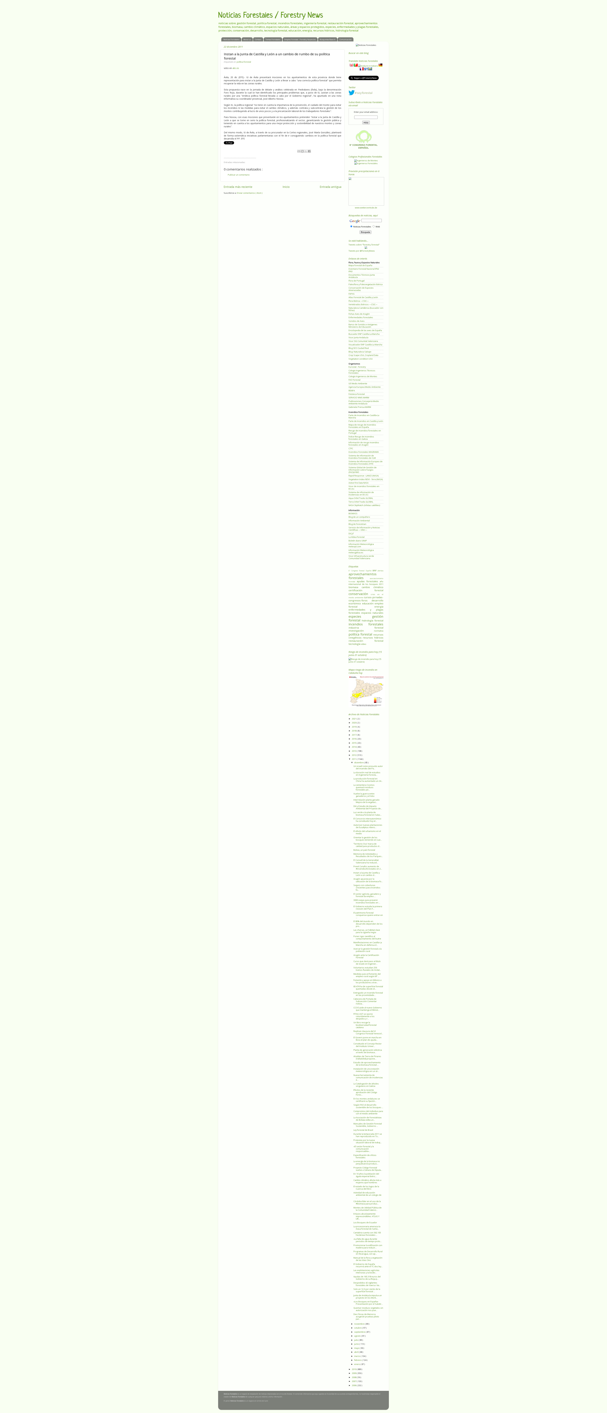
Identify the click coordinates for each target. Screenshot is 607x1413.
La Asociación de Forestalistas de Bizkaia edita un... (367, 1118)
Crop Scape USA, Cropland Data (363, 355)
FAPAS (352, 294)
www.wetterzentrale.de (366, 207)
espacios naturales (372, 612)
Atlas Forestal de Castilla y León (363, 297)
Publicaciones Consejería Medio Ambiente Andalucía (364, 402)
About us (247, 39)
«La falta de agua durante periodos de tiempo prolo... (367, 1240)
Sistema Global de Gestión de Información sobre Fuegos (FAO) (363, 470)
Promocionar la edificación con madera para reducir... (367, 1246)
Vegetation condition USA (361, 359)
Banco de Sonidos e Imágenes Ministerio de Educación (363, 325)
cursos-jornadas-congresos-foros (366, 599)
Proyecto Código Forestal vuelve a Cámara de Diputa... (367, 1168)
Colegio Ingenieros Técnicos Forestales (362, 371)
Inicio (286, 187)
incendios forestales (366, 624)
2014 (354, 747)
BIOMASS (353, 513)
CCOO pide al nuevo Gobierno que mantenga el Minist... (367, 1008)
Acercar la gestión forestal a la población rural (367, 950)
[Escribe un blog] (302, 151)
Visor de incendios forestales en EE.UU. (364, 487)
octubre (358, 1328)
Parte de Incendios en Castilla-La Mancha (364, 416)
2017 (354, 735)
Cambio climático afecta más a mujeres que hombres (367, 1181)
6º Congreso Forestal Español (361, 571)
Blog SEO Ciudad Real (359, 348)
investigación (361, 630)
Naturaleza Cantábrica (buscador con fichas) (366, 309)
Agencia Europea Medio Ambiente (365, 387)
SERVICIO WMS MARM (359, 397)
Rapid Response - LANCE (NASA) (364, 475)
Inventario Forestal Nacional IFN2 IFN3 (364, 270)
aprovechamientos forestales (363, 576)
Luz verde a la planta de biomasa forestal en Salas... (367, 813)
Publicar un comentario (239, 174)
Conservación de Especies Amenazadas (361, 289)
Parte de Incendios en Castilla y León (366, 421)
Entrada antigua (330, 187)
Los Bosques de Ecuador (365, 1222)
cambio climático (372, 587)
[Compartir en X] (305, 151)
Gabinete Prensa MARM (360, 407)
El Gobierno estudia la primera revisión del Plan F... (367, 907)
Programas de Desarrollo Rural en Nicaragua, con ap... (368, 1252)
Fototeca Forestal (357, 394)
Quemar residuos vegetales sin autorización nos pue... (368, 1309)
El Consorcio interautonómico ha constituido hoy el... (367, 819)
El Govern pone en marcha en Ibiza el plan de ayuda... (367, 1038)
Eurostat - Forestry (357, 367)
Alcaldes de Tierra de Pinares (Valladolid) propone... (367, 1057)
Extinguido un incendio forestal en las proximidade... (368, 994)
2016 (354, 738)
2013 (354, 751)
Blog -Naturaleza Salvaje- (360, 351)
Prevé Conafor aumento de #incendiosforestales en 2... (367, 867)
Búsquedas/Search (327, 39)
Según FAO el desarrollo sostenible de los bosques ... (368, 1106)
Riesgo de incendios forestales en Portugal (365, 431)
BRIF (375, 570)
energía (378, 606)
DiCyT (351, 533)
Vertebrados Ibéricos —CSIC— (363, 304)
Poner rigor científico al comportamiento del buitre (367, 937)
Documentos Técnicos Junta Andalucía (362, 276)
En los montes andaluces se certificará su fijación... (366, 1099)
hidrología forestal (372, 620)
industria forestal (366, 627)
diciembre (359, 762)
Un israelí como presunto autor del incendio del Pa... (368, 767)
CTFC (351, 448)
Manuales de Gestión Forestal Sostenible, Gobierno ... (367, 1124)
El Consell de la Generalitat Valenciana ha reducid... (366, 861)
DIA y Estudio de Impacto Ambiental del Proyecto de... (367, 807)
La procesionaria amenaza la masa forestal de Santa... (366, 1227)
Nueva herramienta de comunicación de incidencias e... (368, 1077)
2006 (354, 1385)
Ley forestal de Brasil (363, 1130)
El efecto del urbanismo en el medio (367, 832)
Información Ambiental (359, 520)
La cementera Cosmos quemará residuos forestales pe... (363, 787)
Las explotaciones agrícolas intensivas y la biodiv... (366, 1271)
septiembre (360, 1332)
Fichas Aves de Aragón (359, 314)
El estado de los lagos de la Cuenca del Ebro (366, 1187)
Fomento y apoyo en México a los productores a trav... (367, 981)
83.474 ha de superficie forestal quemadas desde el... (368, 987)
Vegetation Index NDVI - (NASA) (366, 479)
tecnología (355, 643)
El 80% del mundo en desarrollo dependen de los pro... (368, 923)
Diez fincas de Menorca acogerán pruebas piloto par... (366, 1316)
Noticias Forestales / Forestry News (270, 16)
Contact (258, 39)
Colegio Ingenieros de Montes (363, 376)
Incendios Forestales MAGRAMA (364, 452)
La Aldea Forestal (357, 537)
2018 (354, 730)
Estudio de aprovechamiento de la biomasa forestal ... (367, 1063)
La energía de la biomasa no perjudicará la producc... (366, 1162)
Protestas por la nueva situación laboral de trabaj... (367, 1141)
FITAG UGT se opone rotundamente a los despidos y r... (363, 1016)
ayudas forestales (368, 581)
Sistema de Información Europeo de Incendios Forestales (366, 462)
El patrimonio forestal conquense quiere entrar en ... (368, 915)
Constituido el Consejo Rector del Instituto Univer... (367, 1044)
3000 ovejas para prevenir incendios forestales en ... (366, 901)
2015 (354, 743)
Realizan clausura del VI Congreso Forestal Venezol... (368, 1032)
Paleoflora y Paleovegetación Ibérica (366, 284)
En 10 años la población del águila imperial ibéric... (366, 1175)
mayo (357, 1348)
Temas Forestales (272, 39)
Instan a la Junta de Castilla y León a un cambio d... (366, 873)
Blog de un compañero (359, 517)
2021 (354, 718)
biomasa (355, 587)
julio (356, 1340)
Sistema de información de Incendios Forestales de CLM (362, 456)
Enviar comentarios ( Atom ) (249, 193)
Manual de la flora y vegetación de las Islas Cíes (367, 1259)
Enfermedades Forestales (361, 317)
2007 (354, 1381)
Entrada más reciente (238, 187)
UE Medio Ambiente (358, 383)
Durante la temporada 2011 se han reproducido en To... (367, 1135)
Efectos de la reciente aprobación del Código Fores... (365, 1092)
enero (357, 1364)
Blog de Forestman (357, 524)
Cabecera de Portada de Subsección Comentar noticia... (365, 1001)
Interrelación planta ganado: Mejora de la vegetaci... (366, 801)
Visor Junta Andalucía (358, 337)
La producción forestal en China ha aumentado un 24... (368, 779)
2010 (354, 1369)
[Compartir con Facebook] (309, 151)
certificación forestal (366, 590)
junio (356, 1344)
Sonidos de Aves (357, 321)
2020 (354, 722)
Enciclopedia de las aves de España (365, 330)
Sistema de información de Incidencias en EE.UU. (361, 493)
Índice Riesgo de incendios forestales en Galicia (361, 437)
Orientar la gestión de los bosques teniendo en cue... (367, 838)
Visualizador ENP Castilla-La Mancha (365, 344)
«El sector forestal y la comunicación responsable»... (363, 1149)
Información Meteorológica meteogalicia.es (361, 551)
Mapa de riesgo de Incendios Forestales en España (362, 426)
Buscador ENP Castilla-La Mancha (364, 334)
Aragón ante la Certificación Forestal (366, 956)
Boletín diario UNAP (358, 540)
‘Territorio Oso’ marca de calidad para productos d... (367, 845)
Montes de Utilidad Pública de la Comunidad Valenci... (367, 1208)
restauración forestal (366, 640)
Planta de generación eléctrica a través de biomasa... (367, 1051)
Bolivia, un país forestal (364, 850)
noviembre (359, 1324)
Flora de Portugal (357, 280)
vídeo (363, 644)
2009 (354, 1373)
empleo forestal (366, 605)
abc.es (236, 68)
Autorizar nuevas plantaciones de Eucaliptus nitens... (367, 826)
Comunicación (345, 39)
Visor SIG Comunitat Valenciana (363, 341)
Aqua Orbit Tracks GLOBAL (361, 498)
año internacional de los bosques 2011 (366, 583)
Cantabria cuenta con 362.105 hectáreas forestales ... (367, 1233)
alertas (380, 570)
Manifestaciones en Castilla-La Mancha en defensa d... (367, 943)
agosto (357, 1336)
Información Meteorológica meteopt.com (361, 545)
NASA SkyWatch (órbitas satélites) (364, 505)
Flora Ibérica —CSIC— (359, 301)
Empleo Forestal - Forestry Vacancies (300, 39)
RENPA (352, 390)
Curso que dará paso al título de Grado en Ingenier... (367, 962)
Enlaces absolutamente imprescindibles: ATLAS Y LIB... (366, 1216)
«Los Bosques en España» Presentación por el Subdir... (368, 1302)
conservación (360, 594)
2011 (354, 759)
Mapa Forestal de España (360, 265)
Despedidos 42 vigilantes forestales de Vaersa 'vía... (366, 1284)
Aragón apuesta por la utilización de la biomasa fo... (368, 880)
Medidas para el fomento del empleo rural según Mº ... (367, 975)
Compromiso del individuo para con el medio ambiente (368, 1112)
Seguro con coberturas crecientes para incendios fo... (366, 887)
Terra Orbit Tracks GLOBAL (361, 501)
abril (356, 1352)
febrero (358, 1360)
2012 (354, 755)
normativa (378, 630)
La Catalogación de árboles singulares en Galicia (366, 1084)
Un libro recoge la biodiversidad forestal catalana (365, 1025)
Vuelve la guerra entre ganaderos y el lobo (363, 794)
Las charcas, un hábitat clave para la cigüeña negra (366, 931)
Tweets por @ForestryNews (362, 251)
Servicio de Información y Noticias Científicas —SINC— (364, 528)
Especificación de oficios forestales (364, 1156)
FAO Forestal (354, 380)
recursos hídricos (373, 637)
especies (360, 616)
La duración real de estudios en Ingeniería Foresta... (366, 773)
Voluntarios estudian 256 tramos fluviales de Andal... (367, 968)
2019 (354, 726)
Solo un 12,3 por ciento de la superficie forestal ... (366, 1290)
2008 (354, 1377)
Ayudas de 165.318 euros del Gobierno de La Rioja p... (367, 1277)
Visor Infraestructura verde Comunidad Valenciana (361, 557)
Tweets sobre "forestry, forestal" (364, 244)
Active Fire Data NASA (358, 482)
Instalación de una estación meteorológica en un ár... (366, 1070)
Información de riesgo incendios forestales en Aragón (364, 443)
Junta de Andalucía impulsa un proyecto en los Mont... (367, 1296)
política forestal (244, 62)
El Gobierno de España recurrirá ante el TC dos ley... (368, 1265)
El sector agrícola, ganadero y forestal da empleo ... (367, 895)
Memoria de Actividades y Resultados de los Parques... (368, 855)
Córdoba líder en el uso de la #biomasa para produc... (367, 1202)
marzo (357, 1356)
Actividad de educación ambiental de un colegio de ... (367, 1195)
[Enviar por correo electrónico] (298, 151)
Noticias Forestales (231, 39)
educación (368, 603)
